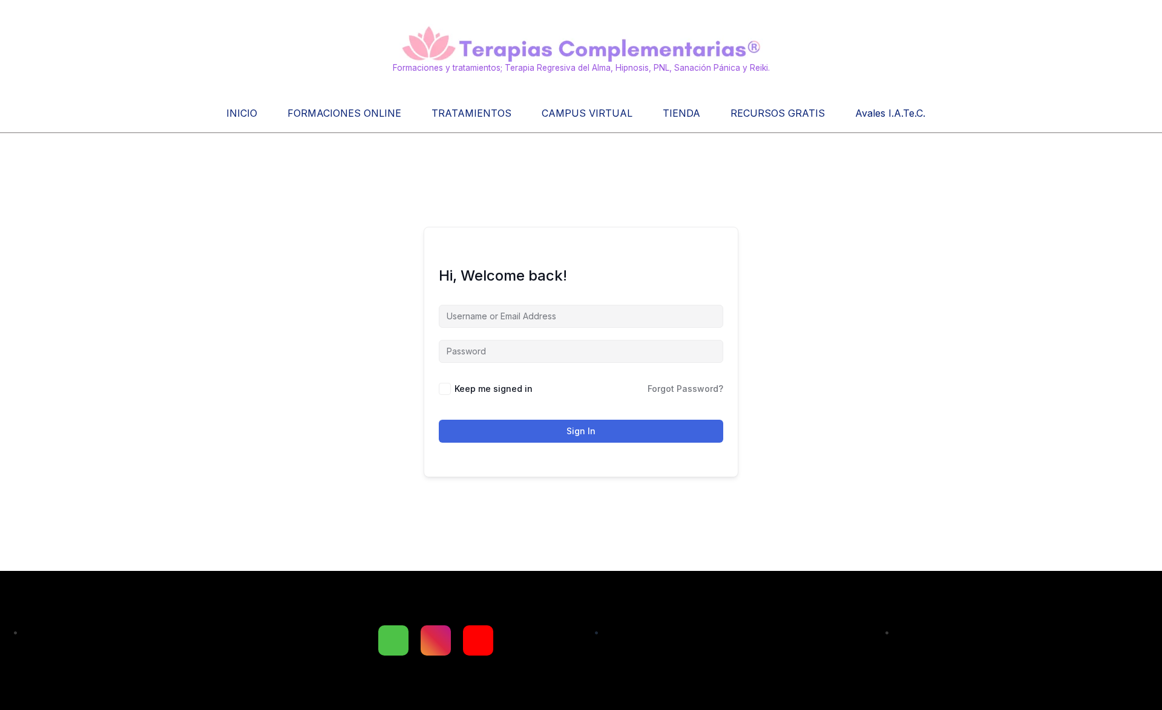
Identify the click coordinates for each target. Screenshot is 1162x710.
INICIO (241, 113)
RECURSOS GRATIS (777, 113)
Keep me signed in (494, 388)
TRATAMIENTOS (471, 113)
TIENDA (681, 113)
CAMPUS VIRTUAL (587, 113)
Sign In (581, 431)
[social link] (393, 640)
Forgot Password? (685, 388)
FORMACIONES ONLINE (344, 113)
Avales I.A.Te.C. (890, 113)
